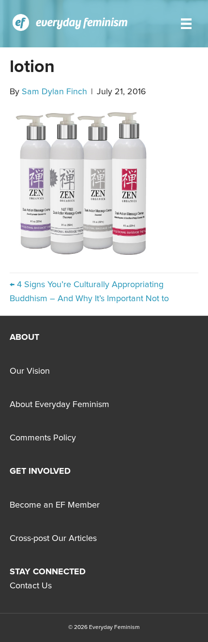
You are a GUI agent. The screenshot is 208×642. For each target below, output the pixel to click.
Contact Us (31, 586)
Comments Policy (43, 438)
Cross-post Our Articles (53, 538)
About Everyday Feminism (59, 404)
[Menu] (186, 24)
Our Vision (30, 371)
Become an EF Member (55, 505)
